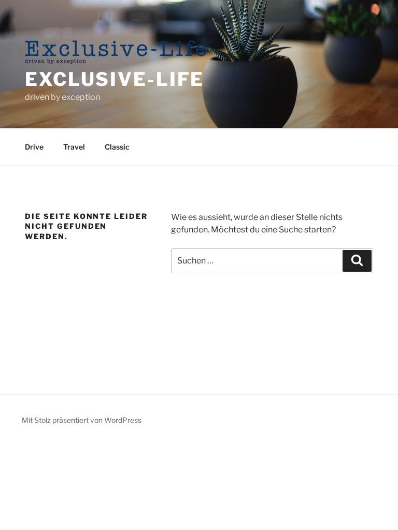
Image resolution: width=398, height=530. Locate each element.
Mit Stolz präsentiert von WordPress (81, 420)
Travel (74, 146)
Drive (34, 146)
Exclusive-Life (114, 79)
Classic (117, 146)
